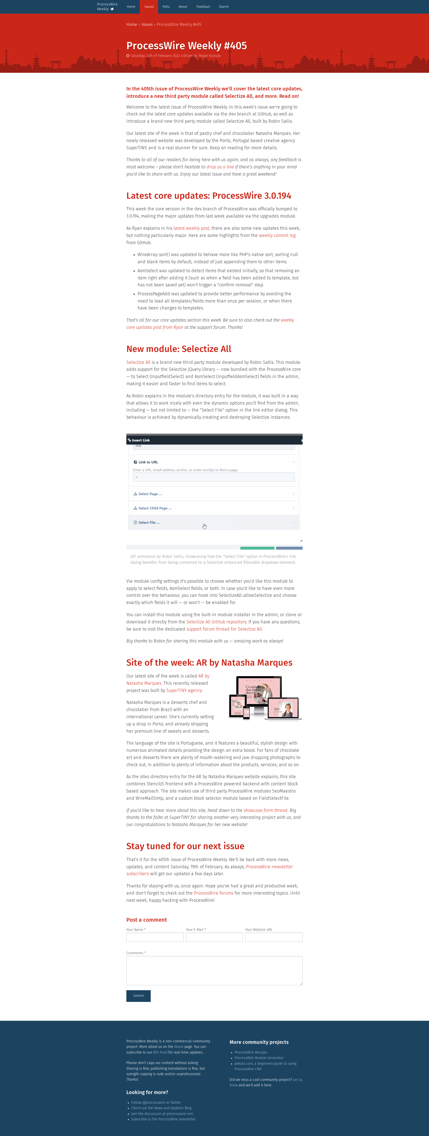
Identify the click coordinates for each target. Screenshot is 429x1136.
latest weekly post (191, 228)
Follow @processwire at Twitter (156, 1102)
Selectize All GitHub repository (216, 622)
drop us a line (220, 167)
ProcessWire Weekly (107, 7)
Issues (149, 6)
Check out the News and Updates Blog (161, 1108)
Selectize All (138, 362)
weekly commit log (277, 235)
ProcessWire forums (213, 893)
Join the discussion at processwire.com (162, 1114)
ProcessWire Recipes (251, 1052)
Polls (166, 6)
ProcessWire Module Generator (259, 1058)
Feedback (203, 6)
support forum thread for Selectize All (224, 629)
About (183, 6)
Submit (138, 995)
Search (224, 6)
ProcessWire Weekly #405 (179, 25)
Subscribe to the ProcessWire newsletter (163, 1119)
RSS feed (160, 1052)
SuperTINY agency (184, 690)
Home (131, 6)
